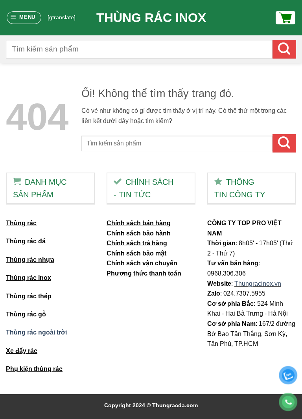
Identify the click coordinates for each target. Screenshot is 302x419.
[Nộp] (284, 49)
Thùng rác (21, 223)
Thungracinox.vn (257, 283)
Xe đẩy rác (21, 350)
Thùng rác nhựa (30, 259)
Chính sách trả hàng (137, 243)
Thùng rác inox (151, 17)
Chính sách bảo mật (136, 253)
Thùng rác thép (29, 296)
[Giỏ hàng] (285, 17)
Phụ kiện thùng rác (34, 369)
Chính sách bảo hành (139, 233)
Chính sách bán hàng (139, 223)
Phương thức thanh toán (144, 273)
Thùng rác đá (26, 241)
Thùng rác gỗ (27, 314)
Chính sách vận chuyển (142, 263)
